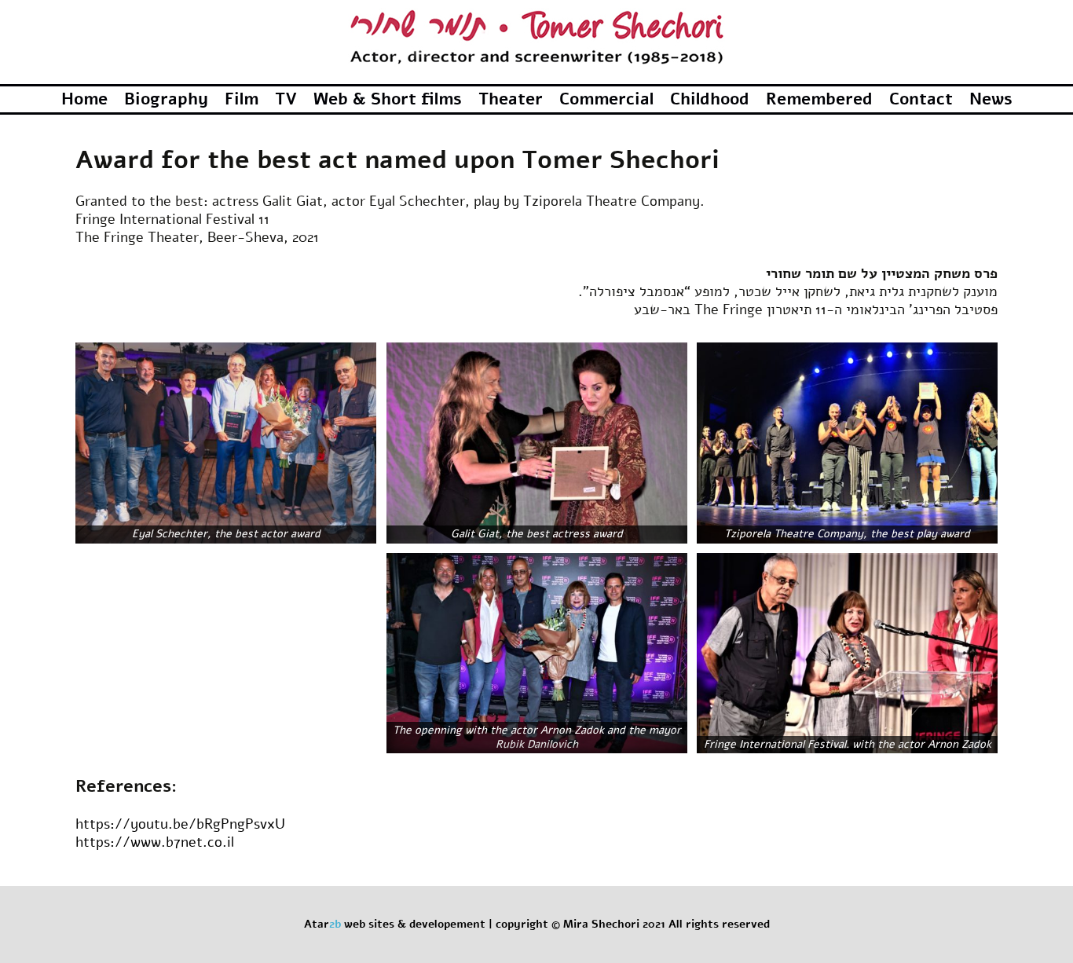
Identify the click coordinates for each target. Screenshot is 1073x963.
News (991, 99)
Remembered (819, 99)
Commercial (606, 99)
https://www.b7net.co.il (154, 842)
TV (286, 99)
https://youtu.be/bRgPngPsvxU (180, 824)
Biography (166, 99)
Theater (510, 99)
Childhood (709, 99)
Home (84, 99)
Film (241, 99)
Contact (921, 99)
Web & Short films (387, 99)
